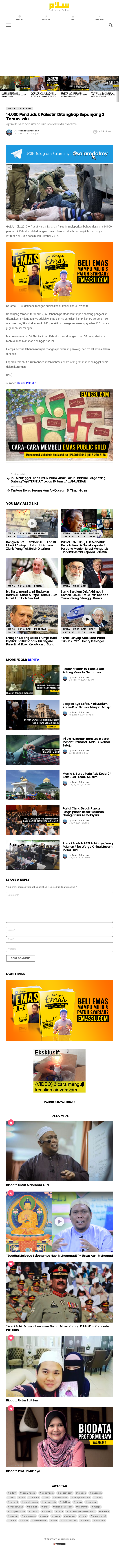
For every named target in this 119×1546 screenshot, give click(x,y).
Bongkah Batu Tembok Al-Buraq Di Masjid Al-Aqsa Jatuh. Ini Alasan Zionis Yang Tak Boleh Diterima (31, 545)
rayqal (57, 1515)
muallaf (48, 1511)
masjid (97, 1506)
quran (45, 1515)
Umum (92, 536)
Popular (46, 19)
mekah (34, 1511)
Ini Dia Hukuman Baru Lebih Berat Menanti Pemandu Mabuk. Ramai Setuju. (86, 742)
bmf (23, 1497)
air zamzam (48, 1492)
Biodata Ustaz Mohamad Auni (27, 1185)
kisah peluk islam (63, 1506)
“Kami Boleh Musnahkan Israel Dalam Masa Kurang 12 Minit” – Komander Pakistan (58, 1328)
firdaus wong (16, 1506)
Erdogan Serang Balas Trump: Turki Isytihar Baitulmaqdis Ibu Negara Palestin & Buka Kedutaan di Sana (31, 641)
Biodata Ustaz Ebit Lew (22, 1400)
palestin (14, 1515)
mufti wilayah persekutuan (82, 1511)
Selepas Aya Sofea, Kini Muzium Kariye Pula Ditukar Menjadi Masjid (74, 95)
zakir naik (100, 1520)
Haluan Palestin (26, 383)
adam (13, 1492)
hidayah (33, 1506)
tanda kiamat (99, 1515)
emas (79, 1502)
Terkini (19, 19)
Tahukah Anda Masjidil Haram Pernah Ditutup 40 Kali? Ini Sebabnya (103, 95)
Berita (11, 533)
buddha (35, 1497)
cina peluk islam (82, 1497)
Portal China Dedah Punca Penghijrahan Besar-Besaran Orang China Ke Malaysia (83, 811)
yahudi (86, 1520)
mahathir (83, 1506)
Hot (73, 19)
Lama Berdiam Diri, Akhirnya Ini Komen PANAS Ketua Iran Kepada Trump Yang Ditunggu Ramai (84, 594)
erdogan (92, 1502)
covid (98, 1497)
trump (13, 1520)
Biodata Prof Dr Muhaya (23, 1471)
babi (12, 1497)
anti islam (97, 1492)
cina (47, 1497)
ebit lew (66, 1502)
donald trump (31, 1502)
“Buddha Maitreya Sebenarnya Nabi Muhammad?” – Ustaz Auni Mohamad (59, 1256)
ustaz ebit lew (70, 1520)
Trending (99, 19)
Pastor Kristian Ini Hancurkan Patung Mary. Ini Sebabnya (14, 95)
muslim (105, 1511)
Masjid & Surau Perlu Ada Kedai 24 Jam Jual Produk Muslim (87, 775)
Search (110, 25)
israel (46, 1506)
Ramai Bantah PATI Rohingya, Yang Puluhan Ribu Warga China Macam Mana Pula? (88, 846)
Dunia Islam (24, 533)
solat (84, 1515)
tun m (25, 1520)
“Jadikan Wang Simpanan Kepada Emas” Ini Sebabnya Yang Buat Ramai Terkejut (43, 95)
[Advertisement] (59, 52)
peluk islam (30, 1515)
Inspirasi (94, 533)
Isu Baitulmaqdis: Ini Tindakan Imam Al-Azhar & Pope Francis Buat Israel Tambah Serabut (31, 594)
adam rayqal (28, 1492)
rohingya (70, 1515)
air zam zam (66, 1492)
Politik (12, 536)
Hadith (93, 629)
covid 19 (14, 1502)
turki (55, 1520)
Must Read (40, 533)
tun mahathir (40, 1520)
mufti (60, 1511)
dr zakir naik (50, 1502)
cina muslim (61, 1497)
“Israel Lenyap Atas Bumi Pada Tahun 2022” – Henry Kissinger (83, 639)
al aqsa (82, 1492)
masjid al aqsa (17, 1511)
